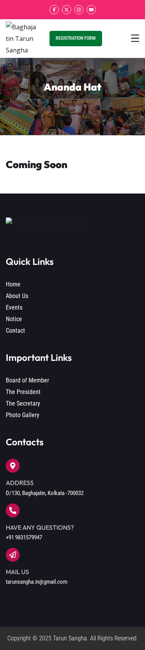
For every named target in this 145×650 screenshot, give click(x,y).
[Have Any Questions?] (13, 510)
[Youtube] (91, 9)
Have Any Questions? (40, 527)
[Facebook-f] (54, 9)
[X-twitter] (66, 9)
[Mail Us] (13, 555)
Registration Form (76, 38)
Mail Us (17, 572)
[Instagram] (79, 9)
